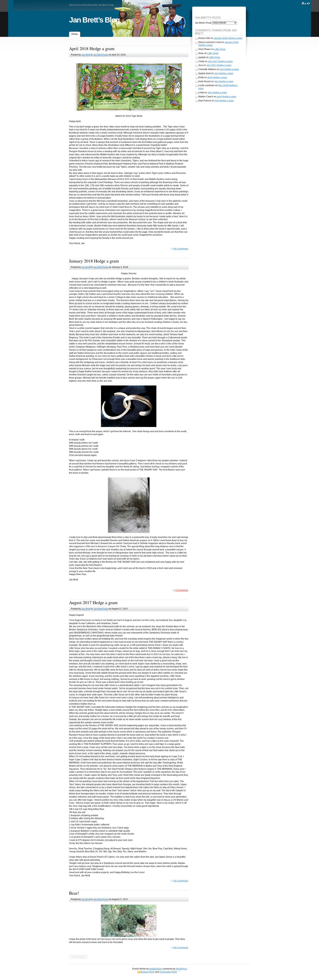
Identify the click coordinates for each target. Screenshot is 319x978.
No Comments (181, 248)
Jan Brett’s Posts (203, 23)
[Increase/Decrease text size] (304, 3)
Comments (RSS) (168, 972)
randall (201, 57)
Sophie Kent (204, 73)
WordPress (181, 968)
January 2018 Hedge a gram (94, 261)
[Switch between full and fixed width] (308, 3)
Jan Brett (85, 54)
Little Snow (219, 49)
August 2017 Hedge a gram (93, 602)
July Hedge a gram (229, 69)
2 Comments (181, 590)
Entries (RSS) (148, 972)
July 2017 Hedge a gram (220, 61)
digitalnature (155, 968)
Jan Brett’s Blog (94, 20)
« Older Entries (78, 957)
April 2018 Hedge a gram (91, 48)
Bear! (74, 893)
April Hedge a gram (217, 77)
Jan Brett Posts (100, 54)
